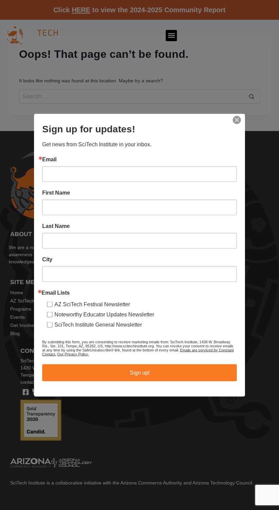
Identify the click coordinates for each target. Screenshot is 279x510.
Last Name (56, 226)
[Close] (237, 120)
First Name (56, 192)
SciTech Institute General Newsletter (98, 324)
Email (49, 159)
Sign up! (140, 372)
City (47, 259)
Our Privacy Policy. (73, 354)
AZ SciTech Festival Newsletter (92, 304)
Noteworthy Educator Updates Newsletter (104, 314)
